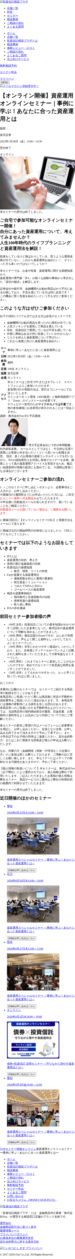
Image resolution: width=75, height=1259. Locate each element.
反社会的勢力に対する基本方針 (19, 1241)
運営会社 (5, 1223)
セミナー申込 (15, 1188)
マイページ (7, 78)
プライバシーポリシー (14, 1234)
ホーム (11, 33)
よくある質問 (15, 26)
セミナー (12, 15)
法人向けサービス (18, 59)
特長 (10, 11)
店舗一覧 (12, 8)
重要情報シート (10, 1230)
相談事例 (12, 19)
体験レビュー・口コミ (21, 48)
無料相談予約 (15, 1185)
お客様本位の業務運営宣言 (16, 1237)
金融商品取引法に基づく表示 (18, 1226)
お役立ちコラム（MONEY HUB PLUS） (32, 1199)
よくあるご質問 (17, 55)
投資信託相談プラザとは (22, 40)
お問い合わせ (15, 1196)
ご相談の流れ (15, 22)
